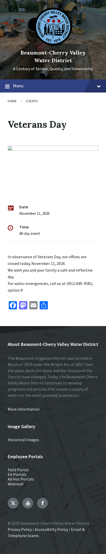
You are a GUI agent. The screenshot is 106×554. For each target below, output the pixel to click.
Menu (18, 86)
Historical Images (23, 439)
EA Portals (17, 474)
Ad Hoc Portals (21, 479)
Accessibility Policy (51, 529)
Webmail (15, 483)
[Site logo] (53, 44)
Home (12, 101)
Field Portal (18, 469)
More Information (24, 409)
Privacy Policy (20, 529)
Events (32, 101)
